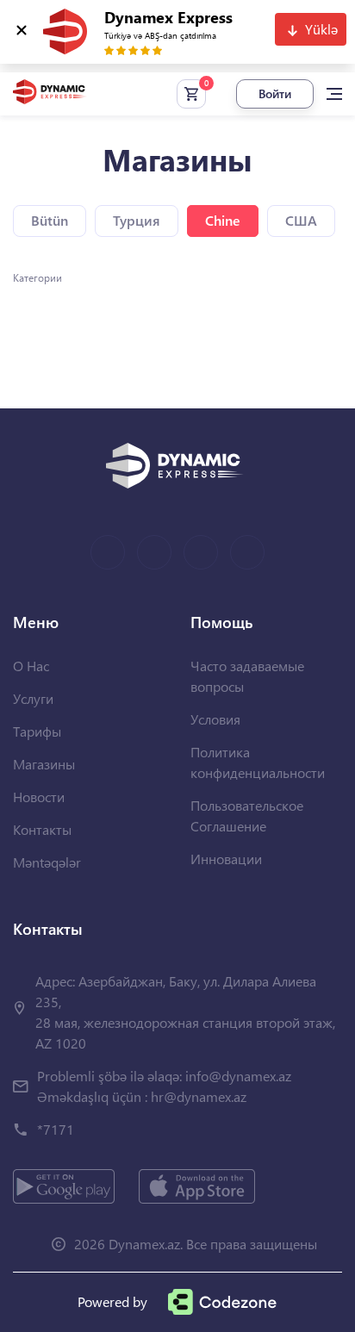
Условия (215, 719)
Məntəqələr (47, 862)
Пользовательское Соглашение (246, 815)
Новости (39, 796)
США (301, 220)
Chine (222, 220)
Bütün (49, 220)
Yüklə (321, 29)
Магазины (44, 764)
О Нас (31, 666)
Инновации (226, 859)
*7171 (55, 1129)
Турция (136, 220)
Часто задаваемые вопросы (247, 676)
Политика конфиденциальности (257, 762)
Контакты (42, 829)
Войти (274, 93)
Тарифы (37, 731)
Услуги (33, 698)
